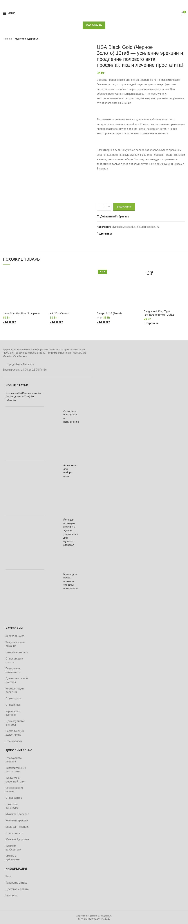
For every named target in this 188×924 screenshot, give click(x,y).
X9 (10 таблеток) (60, 313)
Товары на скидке (16, 882)
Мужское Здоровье (27, 38)
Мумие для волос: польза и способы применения (70, 581)
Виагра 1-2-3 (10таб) (109, 313)
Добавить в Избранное (114, 216)
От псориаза (13, 704)
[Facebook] (116, 233)
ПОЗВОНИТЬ (94, 25)
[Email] (121, 233)
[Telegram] (148, 233)
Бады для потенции (17, 826)
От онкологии (14, 741)
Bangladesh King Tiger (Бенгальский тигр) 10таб (159, 313)
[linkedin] (130, 233)
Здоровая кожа (15, 636)
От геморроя (13, 698)
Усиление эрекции (148, 226)
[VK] (144, 233)
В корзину (124, 206)
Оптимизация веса (17, 652)
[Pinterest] (125, 233)
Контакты (11, 895)
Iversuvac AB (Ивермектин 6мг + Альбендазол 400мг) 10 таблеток (25, 397)
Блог (8, 876)
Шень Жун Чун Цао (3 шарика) (21, 313)
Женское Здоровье (17, 839)
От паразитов (14, 797)
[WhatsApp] (139, 233)
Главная (7, 38)
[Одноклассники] (135, 233)
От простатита (14, 833)
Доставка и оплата (17, 889)
